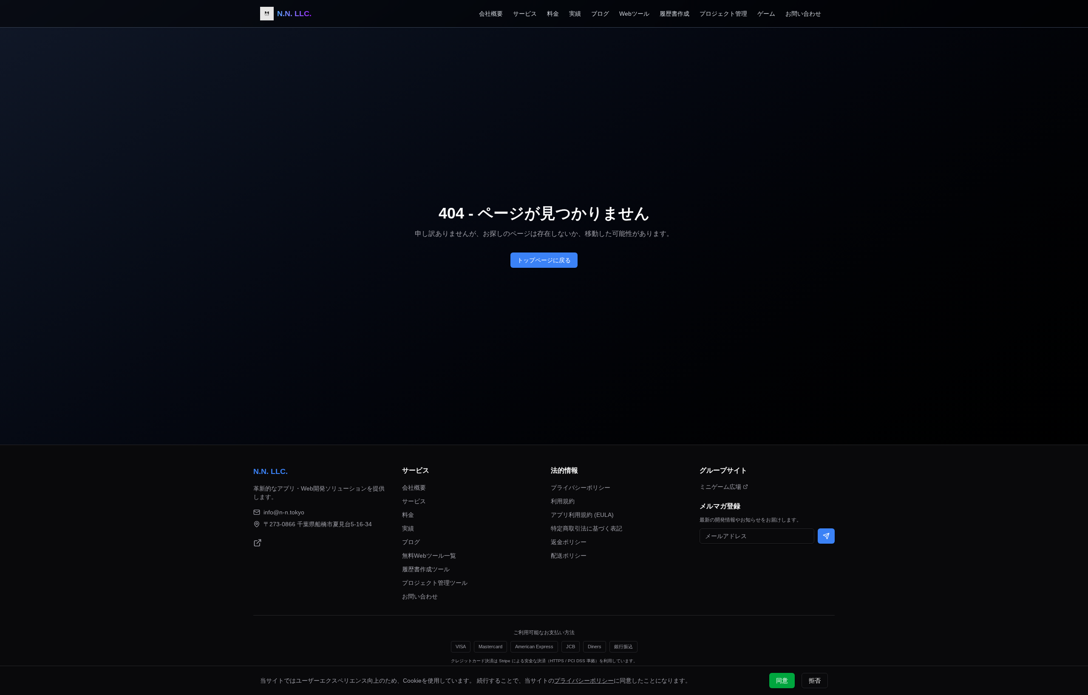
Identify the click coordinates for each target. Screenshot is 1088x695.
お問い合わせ (803, 13)
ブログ (600, 13)
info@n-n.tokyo (284, 512)
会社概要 (491, 13)
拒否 (815, 680)
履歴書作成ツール (426, 569)
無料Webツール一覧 (429, 555)
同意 (782, 680)
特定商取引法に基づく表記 (586, 528)
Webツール (634, 13)
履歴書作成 (674, 13)
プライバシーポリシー (580, 487)
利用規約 (563, 501)
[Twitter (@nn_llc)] (257, 543)
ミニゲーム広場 (720, 486)
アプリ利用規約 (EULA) (582, 514)
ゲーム (766, 13)
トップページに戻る (544, 260)
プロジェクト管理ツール (435, 582)
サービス (525, 13)
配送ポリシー (568, 555)
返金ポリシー (568, 542)
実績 (575, 13)
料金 (553, 13)
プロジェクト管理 (723, 13)
